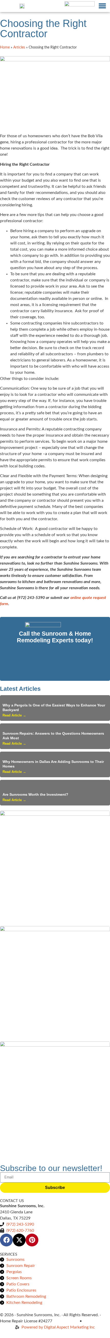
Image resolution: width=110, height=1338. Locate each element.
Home (5, 47)
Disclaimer (92, 1321)
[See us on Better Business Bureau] (79, 6)
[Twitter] (19, 1240)
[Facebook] (6, 1240)
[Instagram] (32, 1240)
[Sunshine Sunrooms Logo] (22, 6)
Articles (19, 47)
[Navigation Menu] (102, 6)
